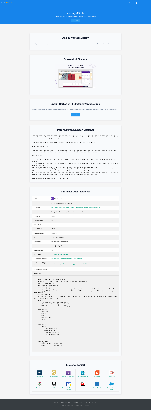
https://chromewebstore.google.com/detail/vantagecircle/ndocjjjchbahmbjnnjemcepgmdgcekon (77, 207)
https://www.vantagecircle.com (59, 254)
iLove (6, 3)
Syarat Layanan (65, 402)
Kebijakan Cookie (91, 402)
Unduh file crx (75, 20)
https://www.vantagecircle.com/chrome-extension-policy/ (66, 258)
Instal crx (55, 402)
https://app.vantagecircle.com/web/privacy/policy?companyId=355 (69, 264)
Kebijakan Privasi (77, 402)
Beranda (131, 3)
